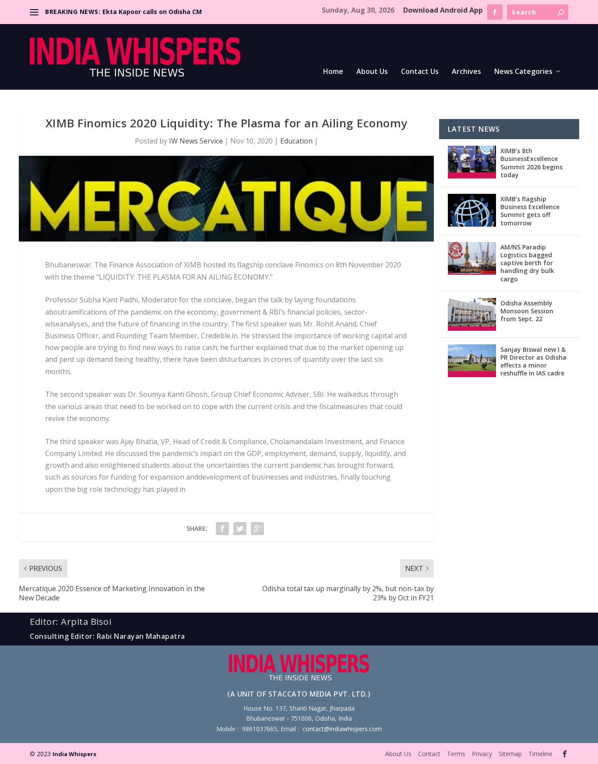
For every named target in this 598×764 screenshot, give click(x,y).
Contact (429, 754)
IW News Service (196, 141)
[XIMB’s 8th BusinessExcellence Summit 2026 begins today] (472, 162)
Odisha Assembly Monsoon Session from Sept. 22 (526, 311)
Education (296, 141)
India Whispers (74, 754)
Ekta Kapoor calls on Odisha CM (152, 11)
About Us (372, 72)
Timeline (540, 754)
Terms (456, 754)
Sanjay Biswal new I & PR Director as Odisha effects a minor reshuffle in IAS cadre (533, 361)
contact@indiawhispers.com (342, 729)
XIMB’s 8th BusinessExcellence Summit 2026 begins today (531, 163)
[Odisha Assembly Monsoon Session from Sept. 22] (472, 314)
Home (333, 72)
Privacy (482, 754)
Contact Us (420, 72)
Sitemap (510, 754)
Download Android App (443, 10)
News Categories (523, 72)
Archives (466, 72)
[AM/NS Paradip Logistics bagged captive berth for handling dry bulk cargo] (472, 258)
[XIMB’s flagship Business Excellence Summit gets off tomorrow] (472, 210)
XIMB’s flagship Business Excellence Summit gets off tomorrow (529, 211)
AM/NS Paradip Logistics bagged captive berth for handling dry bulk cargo (527, 263)
